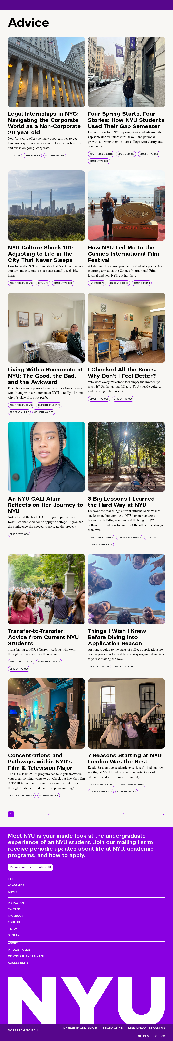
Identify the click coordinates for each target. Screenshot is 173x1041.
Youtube (14, 922)
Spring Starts (126, 154)
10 (124, 814)
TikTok (12, 928)
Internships (33, 155)
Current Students (49, 405)
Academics (16, 885)
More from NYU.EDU (23, 1030)
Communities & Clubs (131, 784)
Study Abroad (142, 283)
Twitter (14, 909)
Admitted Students (101, 154)
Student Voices (54, 155)
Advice (13, 892)
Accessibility (18, 963)
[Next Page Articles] (162, 814)
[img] (46, 72)
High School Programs (146, 1028)
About (13, 943)
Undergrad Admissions (80, 1028)
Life (11, 879)
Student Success (151, 1036)
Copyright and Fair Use (26, 956)
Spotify (14, 935)
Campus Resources (129, 537)
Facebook (15, 916)
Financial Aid (113, 1028)
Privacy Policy (19, 950)
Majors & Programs (22, 795)
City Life (15, 155)
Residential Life (19, 412)
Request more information (28, 867)
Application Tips (99, 666)
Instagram (16, 903)
